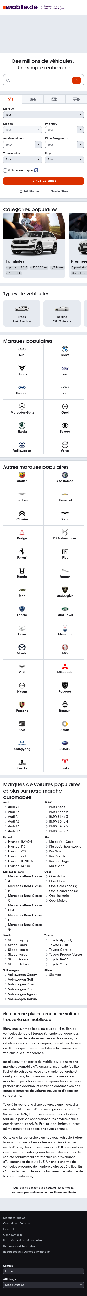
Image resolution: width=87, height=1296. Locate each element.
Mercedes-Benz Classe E (25, 917)
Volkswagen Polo (20, 989)
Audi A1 (13, 807)
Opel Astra (57, 876)
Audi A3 (13, 812)
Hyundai (8, 837)
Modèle (8, 123)
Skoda (7, 935)
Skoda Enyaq (18, 940)
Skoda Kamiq (18, 950)
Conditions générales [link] (17, 1223)
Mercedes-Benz (13, 872)
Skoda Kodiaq (18, 959)
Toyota (48, 935)
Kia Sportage (59, 861)
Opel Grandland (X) (63, 891)
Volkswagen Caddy (22, 975)
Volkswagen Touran (22, 999)
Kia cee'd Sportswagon (66, 846)
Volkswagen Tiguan (22, 994)
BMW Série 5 (58, 826)
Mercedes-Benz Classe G (25, 927)
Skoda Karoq (18, 954)
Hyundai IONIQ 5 (20, 861)
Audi (6, 802)
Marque (8, 108)
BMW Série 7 (58, 831)
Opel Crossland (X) (63, 886)
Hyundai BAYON (20, 842)
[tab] (11, 99)
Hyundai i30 (17, 856)
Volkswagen (11, 970)
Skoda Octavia (19, 964)
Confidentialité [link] (13, 1235)
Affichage (9, 1279)
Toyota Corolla (60, 950)
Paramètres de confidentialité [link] (22, 1240)
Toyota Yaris (58, 964)
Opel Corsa (57, 881)
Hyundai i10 (16, 846)
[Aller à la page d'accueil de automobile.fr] (36, 7)
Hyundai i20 (17, 851)
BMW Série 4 (58, 821)
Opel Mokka (58, 900)
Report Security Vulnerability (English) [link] (27, 1251)
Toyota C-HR (58, 945)
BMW (48, 802)
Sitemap (55, 975)
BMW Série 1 (58, 807)
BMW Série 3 (58, 817)
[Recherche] (76, 80)
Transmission (11, 153)
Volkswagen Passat (22, 984)
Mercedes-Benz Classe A (25, 878)
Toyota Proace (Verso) (65, 954)
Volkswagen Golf (20, 979)
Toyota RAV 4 (58, 959)
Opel (47, 872)
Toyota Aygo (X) (60, 940)
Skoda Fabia (17, 945)
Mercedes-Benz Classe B (25, 888)
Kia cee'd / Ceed (61, 842)
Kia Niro (55, 851)
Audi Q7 (14, 831)
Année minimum (13, 138)
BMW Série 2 (58, 812)
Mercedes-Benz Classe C (25, 898)
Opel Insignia (59, 896)
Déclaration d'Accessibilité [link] (20, 1246)
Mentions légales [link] (14, 1218)
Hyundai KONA (19, 866)
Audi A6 (13, 826)
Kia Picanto (57, 856)
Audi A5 (13, 821)
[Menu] (80, 7)
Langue (8, 1265)
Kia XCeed (57, 866)
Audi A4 (13, 817)
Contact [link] (8, 1229)
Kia (46, 837)
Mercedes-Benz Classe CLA (25, 907)
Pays (48, 153)
